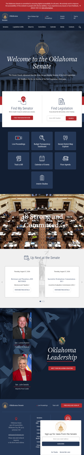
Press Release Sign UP (71, 405)
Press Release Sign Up (33, 17)
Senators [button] (5, 27)
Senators (39, 418)
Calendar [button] (53, 27)
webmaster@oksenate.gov (16, 435)
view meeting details (22, 290)
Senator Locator (62, 17)
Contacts (39, 442)
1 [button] (40, 301)
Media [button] (62, 27)
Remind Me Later (65, 452)
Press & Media (38, 437)
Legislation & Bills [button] (18, 27)
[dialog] (60, 437)
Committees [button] (42, 27)
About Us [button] (31, 27)
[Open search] (80, 27)
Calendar (39, 433)
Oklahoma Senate (10, 18)
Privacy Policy (38, 446)
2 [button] (42, 301)
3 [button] (43, 301)
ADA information (47, 8)
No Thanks (54, 452)
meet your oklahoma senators (62, 368)
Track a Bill (76, 17)
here (64, 79)
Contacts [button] (71, 27)
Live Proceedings (48, 17)
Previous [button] (2, 282)
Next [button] (82, 282)
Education (40, 426)
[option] (22, 281)
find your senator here (22, 118)
